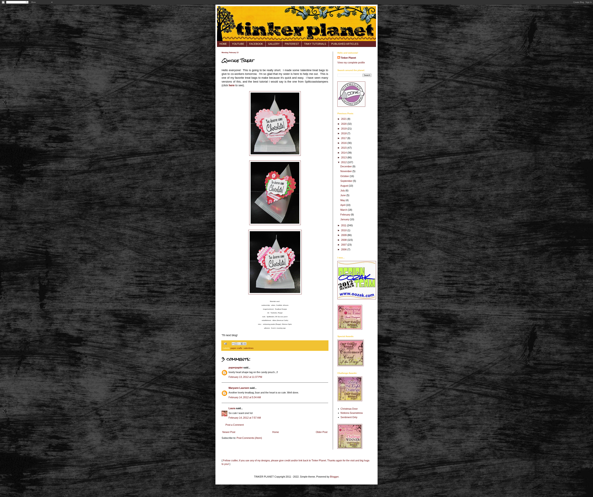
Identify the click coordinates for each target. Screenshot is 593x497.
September (346, 181)
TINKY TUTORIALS (315, 44)
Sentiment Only (349, 417)
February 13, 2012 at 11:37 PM (245, 377)
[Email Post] (225, 343)
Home (275, 432)
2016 (344, 143)
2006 (344, 249)
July (342, 190)
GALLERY (274, 44)
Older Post (321, 432)
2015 (344, 147)
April (343, 205)
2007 (344, 244)
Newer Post (228, 432)
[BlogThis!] (236, 343)
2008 (344, 240)
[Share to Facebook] (242, 343)
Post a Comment (234, 425)
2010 (344, 230)
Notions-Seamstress (352, 413)
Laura (232, 408)
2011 (344, 225)
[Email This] (233, 343)
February (345, 214)
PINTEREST (292, 44)
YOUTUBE (238, 44)
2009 (344, 235)
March (344, 210)
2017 (344, 138)
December (346, 166)
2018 (344, 133)
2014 (344, 152)
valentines (248, 348)
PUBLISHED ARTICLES (344, 44)
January (345, 219)
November (346, 171)
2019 (344, 128)
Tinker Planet (348, 57)
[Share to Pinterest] (244, 343)
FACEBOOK (256, 44)
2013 (344, 157)
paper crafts (236, 348)
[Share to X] (239, 343)
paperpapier (236, 367)
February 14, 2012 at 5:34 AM (245, 397)
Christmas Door (349, 408)
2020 (344, 124)
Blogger (334, 476)
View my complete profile (351, 62)
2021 (344, 119)
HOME (223, 44)
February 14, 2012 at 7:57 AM (245, 417)
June (343, 195)
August (344, 185)
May (343, 200)
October (345, 176)
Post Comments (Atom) (249, 438)
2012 (344, 162)
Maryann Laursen (239, 388)
